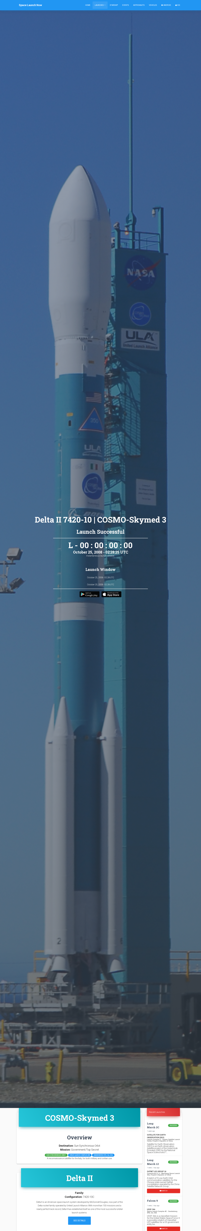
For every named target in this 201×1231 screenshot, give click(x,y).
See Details (79, 1220)
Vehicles (153, 5)
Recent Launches (157, 1112)
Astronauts (138, 5)
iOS (178, 5)
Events (125, 5)
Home (87, 5)
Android (167, 5)
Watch (164, 1191)
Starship (114, 5)
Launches (99, 5)
